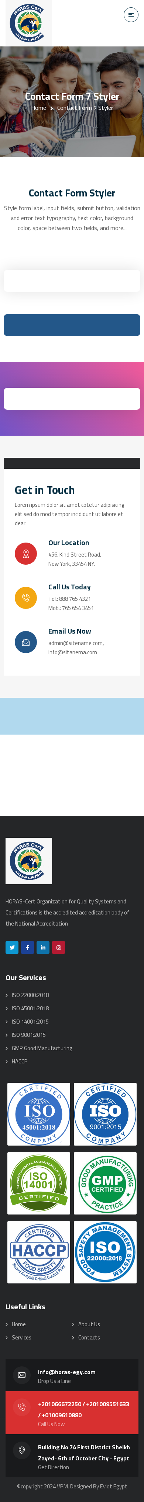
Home (38, 107)
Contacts (89, 1337)
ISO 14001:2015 (30, 1021)
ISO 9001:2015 (29, 1034)
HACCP (20, 1061)
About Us (89, 1324)
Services (21, 1337)
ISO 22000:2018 (30, 995)
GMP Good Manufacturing (42, 1048)
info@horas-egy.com (67, 1371)
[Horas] (29, 23)
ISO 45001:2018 (30, 1008)
